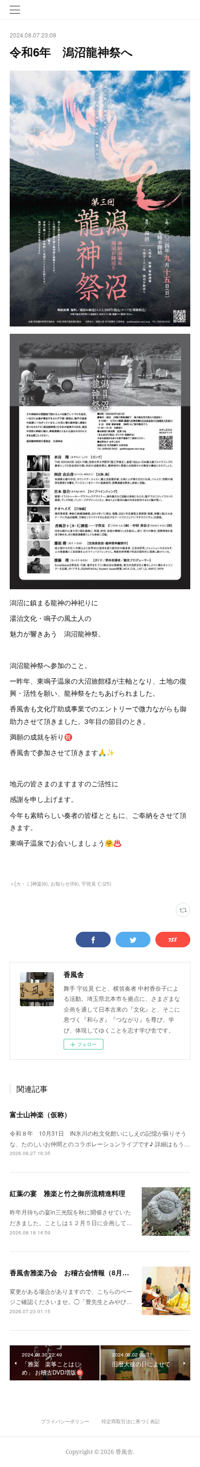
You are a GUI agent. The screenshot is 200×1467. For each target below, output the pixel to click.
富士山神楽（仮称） (40, 1114)
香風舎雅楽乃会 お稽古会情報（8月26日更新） (83, 1272)
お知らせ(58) (64, 883)
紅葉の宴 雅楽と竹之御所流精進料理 (67, 1193)
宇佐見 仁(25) (96, 883)
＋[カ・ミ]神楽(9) (29, 883)
